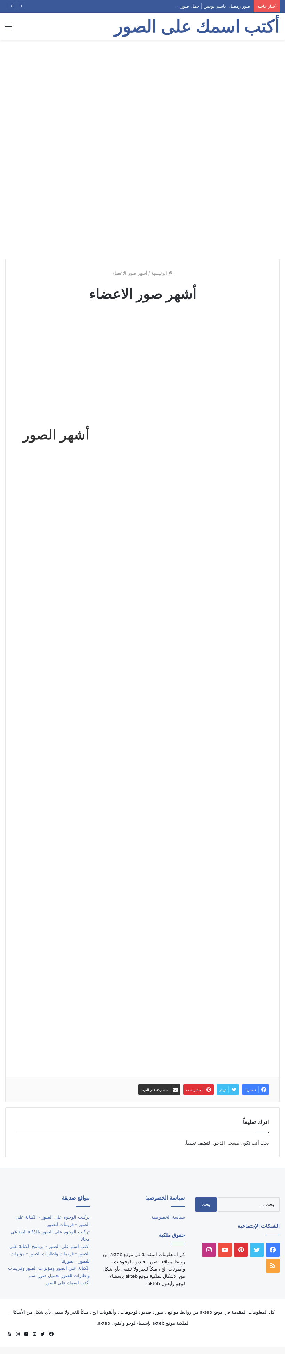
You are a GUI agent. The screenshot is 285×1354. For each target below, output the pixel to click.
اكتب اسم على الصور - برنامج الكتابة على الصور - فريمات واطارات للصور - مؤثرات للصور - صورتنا (49, 1253)
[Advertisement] (142, 95)
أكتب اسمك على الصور (67, 1282)
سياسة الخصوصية (168, 1217)
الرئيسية (160, 273)
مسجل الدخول (225, 1143)
